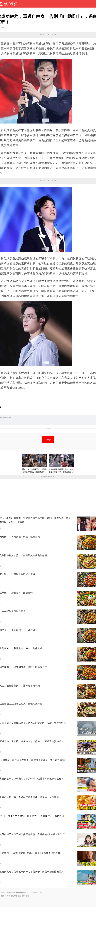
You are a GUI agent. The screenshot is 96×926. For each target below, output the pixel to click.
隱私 (24, 896)
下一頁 (48, 439)
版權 (28, 896)
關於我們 (4, 896)
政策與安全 (13, 896)
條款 (20, 896)
